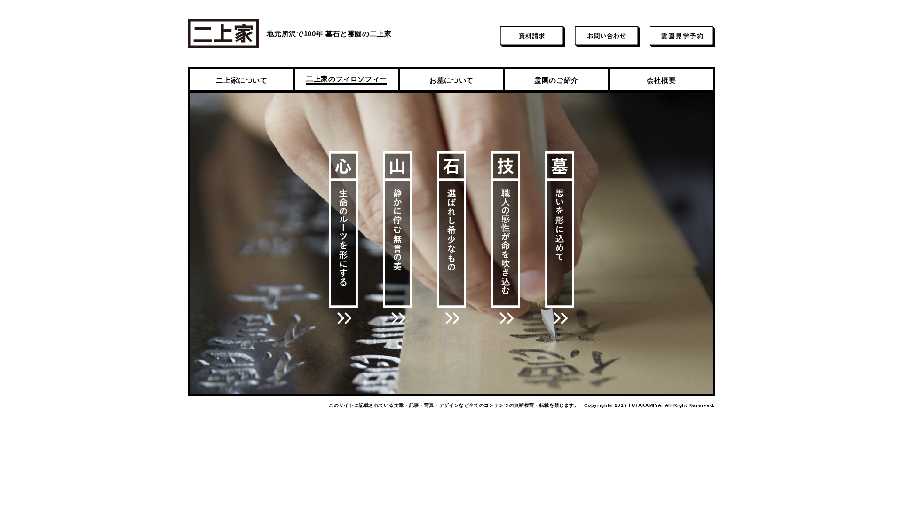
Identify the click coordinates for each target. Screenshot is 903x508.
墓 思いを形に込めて (560, 238)
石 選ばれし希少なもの (451, 238)
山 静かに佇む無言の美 (397, 238)
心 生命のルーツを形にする (343, 238)
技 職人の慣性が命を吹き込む (506, 238)
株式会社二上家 (223, 33)
